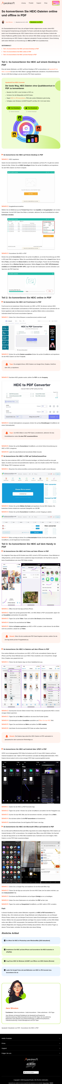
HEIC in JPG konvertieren (18, 98)
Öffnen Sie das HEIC (45, 720)
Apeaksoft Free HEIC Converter (15, 82)
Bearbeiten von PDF (36, 22)
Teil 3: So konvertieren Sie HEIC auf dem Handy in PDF (20, 54)
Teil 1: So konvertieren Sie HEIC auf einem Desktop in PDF (21, 48)
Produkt (31, 3)
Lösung (23, 3)
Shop (45, 3)
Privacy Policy (46, 1083)
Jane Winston (9, 22)
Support (38, 3)
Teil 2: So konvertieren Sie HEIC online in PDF (17, 51)
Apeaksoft (4, 1028)
